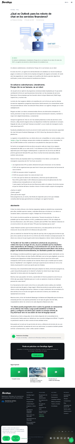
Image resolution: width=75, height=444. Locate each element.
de (72, 431)
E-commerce (54, 395)
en (59, 431)
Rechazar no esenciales (15, 438)
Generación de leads (42, 408)
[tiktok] (65, 438)
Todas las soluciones (41, 415)
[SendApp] (7, 2)
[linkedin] (68, 438)
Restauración (54, 397)
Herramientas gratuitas (67, 395)
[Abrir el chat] (71, 440)
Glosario (66, 398)
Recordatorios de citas (43, 400)
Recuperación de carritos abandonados (43, 396)
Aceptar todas (6, 438)
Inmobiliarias (54, 406)
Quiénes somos (67, 411)
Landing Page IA (30, 403)
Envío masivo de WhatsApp (30, 415)
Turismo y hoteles (55, 403)
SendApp (13, 9)
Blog (17, 9)
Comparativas (67, 401)
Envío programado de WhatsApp (31, 423)
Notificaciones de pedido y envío (43, 412)
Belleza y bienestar (55, 401)
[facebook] (58, 438)
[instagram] (61, 438)
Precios (28, 397)
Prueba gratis (38, 355)
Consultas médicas (56, 399)
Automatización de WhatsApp (31, 419)
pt (68, 431)
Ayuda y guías (67, 409)
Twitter (13, 140)
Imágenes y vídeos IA (31, 406)
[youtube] (51, 438)
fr (65, 431)
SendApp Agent (30, 395)
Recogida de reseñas (42, 404)
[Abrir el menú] (71, 2)
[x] (54, 438)
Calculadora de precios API (67, 406)
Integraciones (30, 401)
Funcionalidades (30, 399)
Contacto (66, 413)
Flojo (17, 140)
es (67, 2)
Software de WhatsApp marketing (30, 411)
